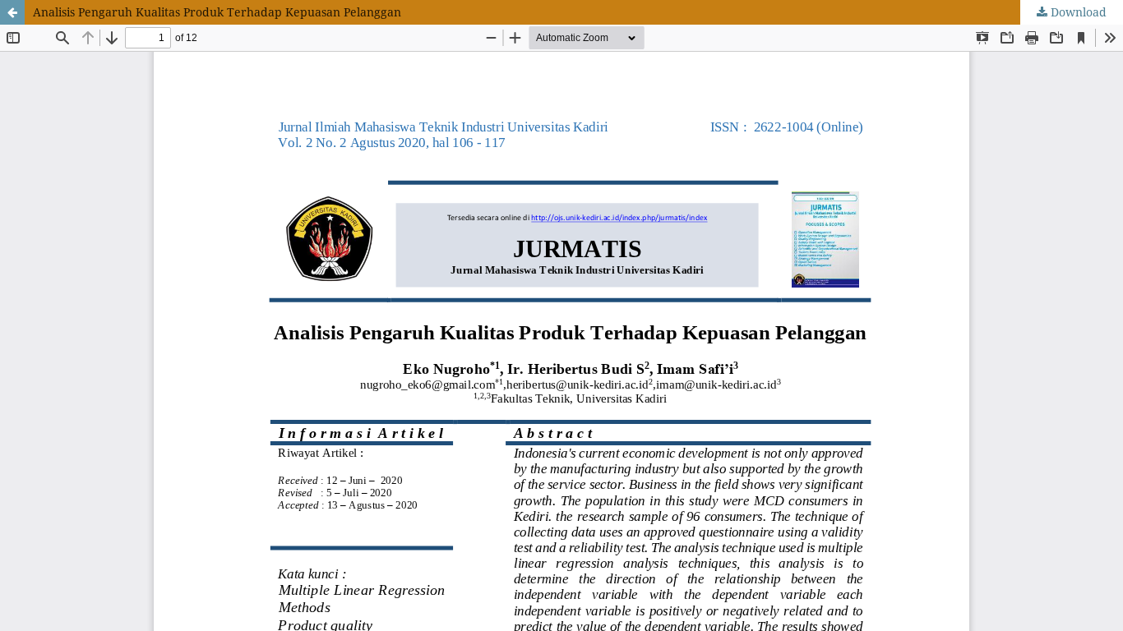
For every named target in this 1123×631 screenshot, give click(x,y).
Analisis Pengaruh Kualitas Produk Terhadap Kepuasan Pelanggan (217, 12)
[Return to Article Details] (12, 12)
